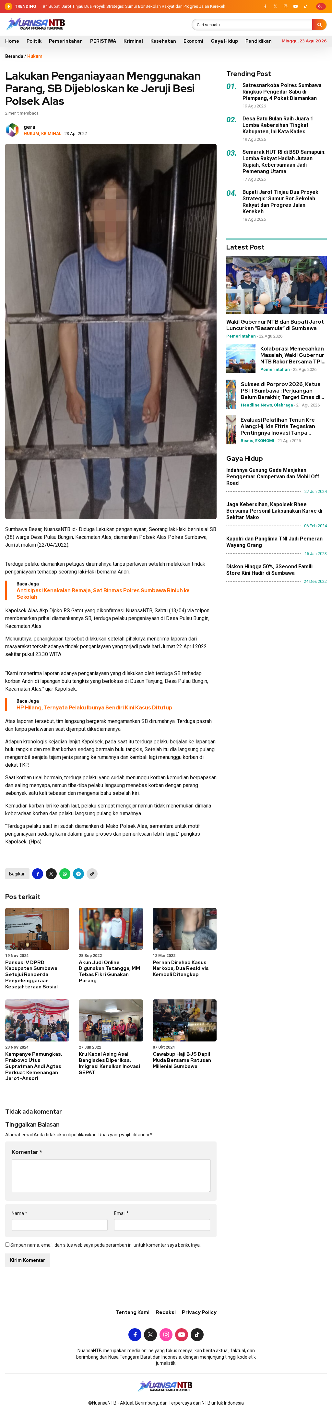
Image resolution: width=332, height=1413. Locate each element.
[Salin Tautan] (92, 873)
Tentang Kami (132, 1312)
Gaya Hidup (224, 41)
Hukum (34, 56)
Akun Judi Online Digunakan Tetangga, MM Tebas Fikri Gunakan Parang (109, 971)
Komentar (27, 1152)
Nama (19, 1213)
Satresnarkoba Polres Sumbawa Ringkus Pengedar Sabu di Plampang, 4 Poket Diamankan (282, 91)
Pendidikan (258, 41)
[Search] (319, 24)
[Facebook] (265, 6)
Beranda (14, 56)
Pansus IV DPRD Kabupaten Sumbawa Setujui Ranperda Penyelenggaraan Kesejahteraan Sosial (31, 974)
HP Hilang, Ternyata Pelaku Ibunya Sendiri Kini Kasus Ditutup (94, 707)
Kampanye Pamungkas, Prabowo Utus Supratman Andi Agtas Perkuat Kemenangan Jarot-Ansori (33, 1066)
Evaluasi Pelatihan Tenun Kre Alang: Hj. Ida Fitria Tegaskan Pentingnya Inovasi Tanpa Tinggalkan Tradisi (278, 426)
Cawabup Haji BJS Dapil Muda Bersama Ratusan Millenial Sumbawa (182, 1060)
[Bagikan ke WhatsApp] (64, 873)
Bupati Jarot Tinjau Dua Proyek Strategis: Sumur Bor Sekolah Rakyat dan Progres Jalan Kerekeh (137, 6)
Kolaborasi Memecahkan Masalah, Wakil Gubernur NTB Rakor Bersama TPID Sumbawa (293, 355)
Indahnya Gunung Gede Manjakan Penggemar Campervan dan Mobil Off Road (272, 476)
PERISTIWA (103, 41)
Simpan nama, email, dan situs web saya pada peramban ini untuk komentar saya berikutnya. (105, 1245)
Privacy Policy (199, 1312)
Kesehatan (163, 41)
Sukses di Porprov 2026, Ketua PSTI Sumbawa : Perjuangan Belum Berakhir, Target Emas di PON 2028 (281, 391)
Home (12, 41)
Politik (34, 41)
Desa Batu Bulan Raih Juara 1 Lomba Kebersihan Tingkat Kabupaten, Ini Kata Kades (278, 125)
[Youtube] (295, 6)
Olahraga (283, 405)
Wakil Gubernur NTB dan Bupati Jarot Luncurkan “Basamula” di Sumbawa (275, 325)
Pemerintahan (66, 41)
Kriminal (133, 41)
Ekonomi (193, 41)
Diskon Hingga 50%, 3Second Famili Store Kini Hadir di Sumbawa (269, 569)
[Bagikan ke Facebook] (37, 873)
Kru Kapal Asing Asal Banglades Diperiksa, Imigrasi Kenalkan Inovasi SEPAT (109, 1063)
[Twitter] (275, 6)
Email (121, 1213)
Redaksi (166, 1312)
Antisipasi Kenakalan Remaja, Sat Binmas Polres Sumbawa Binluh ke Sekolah (103, 593)
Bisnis (247, 440)
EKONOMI (264, 440)
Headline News (256, 405)
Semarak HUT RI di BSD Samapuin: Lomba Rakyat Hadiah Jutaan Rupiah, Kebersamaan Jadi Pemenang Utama (284, 161)
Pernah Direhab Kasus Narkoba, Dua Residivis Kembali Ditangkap (181, 968)
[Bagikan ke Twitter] (51, 873)
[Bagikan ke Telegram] (78, 873)
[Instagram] (285, 6)
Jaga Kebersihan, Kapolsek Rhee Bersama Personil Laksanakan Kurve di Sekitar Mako (274, 510)
